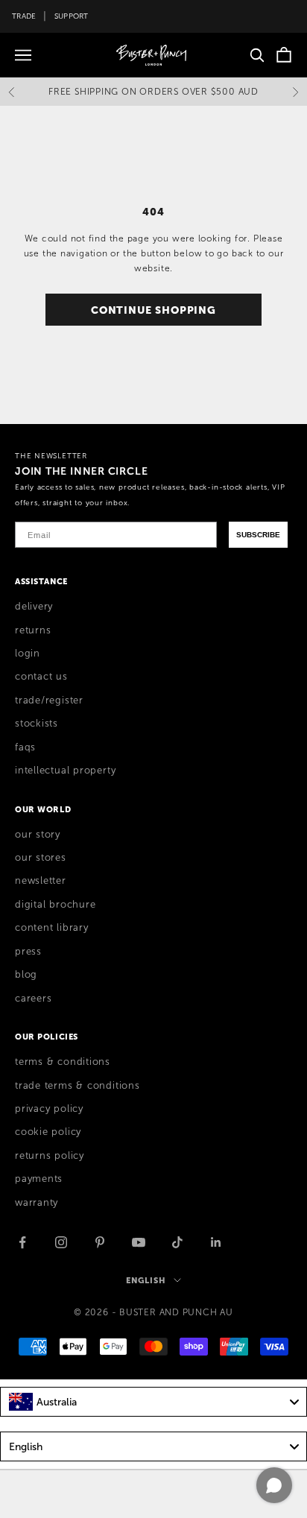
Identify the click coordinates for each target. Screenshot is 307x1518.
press (28, 951)
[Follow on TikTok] (177, 1242)
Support (71, 16)
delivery (34, 606)
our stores (40, 858)
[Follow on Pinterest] (99, 1242)
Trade (24, 16)
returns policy (49, 1156)
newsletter (40, 881)
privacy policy (49, 1109)
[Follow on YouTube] (138, 1242)
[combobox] (153, 1402)
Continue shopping (153, 310)
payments (39, 1179)
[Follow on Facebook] (22, 1242)
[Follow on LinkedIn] (216, 1242)
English (145, 1280)
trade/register (49, 700)
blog (26, 975)
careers (33, 998)
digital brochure (55, 904)
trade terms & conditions (77, 1086)
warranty (36, 1203)
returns (33, 630)
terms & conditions (62, 1062)
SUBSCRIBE (258, 535)
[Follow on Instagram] (61, 1242)
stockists (36, 723)
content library (52, 928)
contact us (41, 676)
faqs (25, 747)
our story (37, 834)
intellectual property (65, 770)
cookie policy (48, 1132)
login (27, 653)
